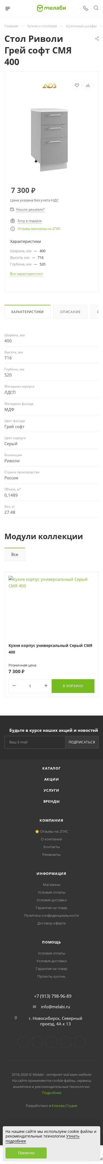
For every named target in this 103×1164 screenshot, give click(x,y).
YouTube (51, 1042)
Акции (51, 779)
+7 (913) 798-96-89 (52, 996)
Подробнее (51, 1092)
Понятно (26, 1152)
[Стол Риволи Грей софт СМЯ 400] (51, 138)
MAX (79, 1042)
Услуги (51, 790)
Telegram (37, 1042)
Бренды (51, 801)
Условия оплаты (51, 892)
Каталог (51, 768)
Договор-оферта (51, 923)
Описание (70, 312)
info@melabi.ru (55, 1006)
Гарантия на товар (51, 907)
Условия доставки (52, 899)
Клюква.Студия (64, 1105)
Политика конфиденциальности (51, 915)
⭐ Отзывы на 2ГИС (51, 831)
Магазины (51, 884)
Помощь (51, 942)
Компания (51, 820)
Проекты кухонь (51, 976)
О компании (51, 839)
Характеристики (27, 312)
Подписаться (82, 742)
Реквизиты (51, 854)
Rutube (65, 1042)
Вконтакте (23, 1042)
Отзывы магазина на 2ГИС (39, 228)
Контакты (51, 846)
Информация (51, 873)
